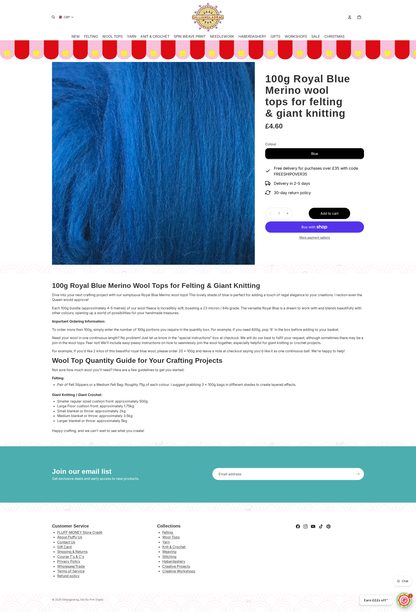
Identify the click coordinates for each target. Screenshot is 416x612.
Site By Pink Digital (91, 599)
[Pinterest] (328, 526)
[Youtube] (313, 526)
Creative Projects (176, 566)
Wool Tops (171, 537)
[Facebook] (298, 526)
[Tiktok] (320, 526)
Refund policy (68, 576)
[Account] (349, 17)
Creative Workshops (178, 571)
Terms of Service (70, 571)
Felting (168, 532)
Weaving (169, 551)
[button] (404, 600)
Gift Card (64, 547)
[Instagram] (305, 526)
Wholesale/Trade (71, 566)
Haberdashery (173, 561)
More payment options (314, 237)
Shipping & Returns (72, 551)
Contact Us (66, 542)
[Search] (53, 17)
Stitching (169, 556)
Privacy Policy (68, 561)
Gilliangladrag (70, 599)
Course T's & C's (70, 556)
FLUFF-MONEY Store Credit (79, 532)
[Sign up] (358, 474)
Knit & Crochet (173, 547)
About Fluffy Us (69, 537)
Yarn (166, 542)
